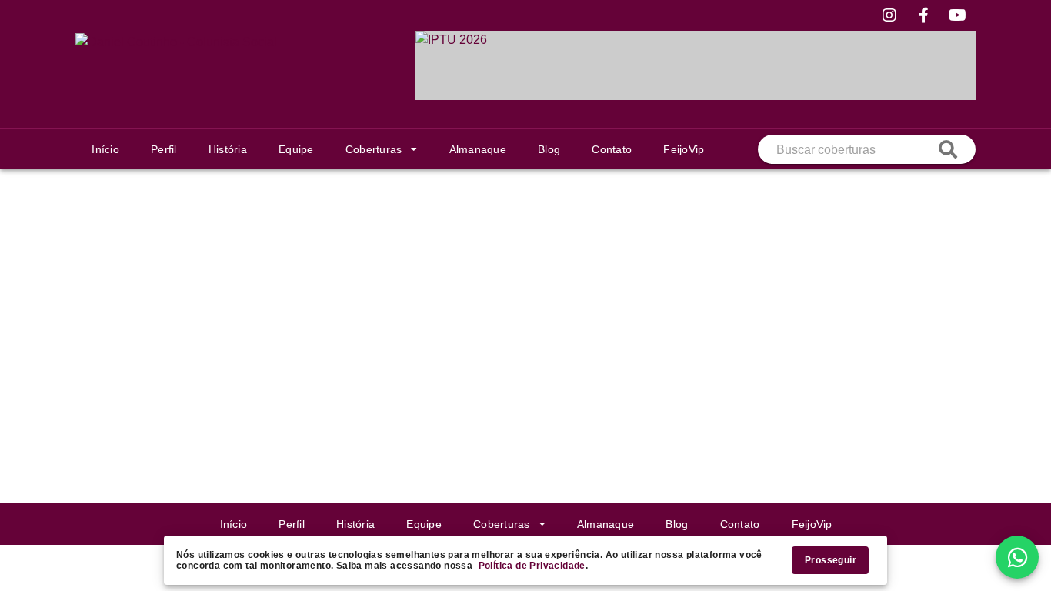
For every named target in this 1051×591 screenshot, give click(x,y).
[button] (381, 149)
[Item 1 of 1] (695, 65)
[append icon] (948, 149)
